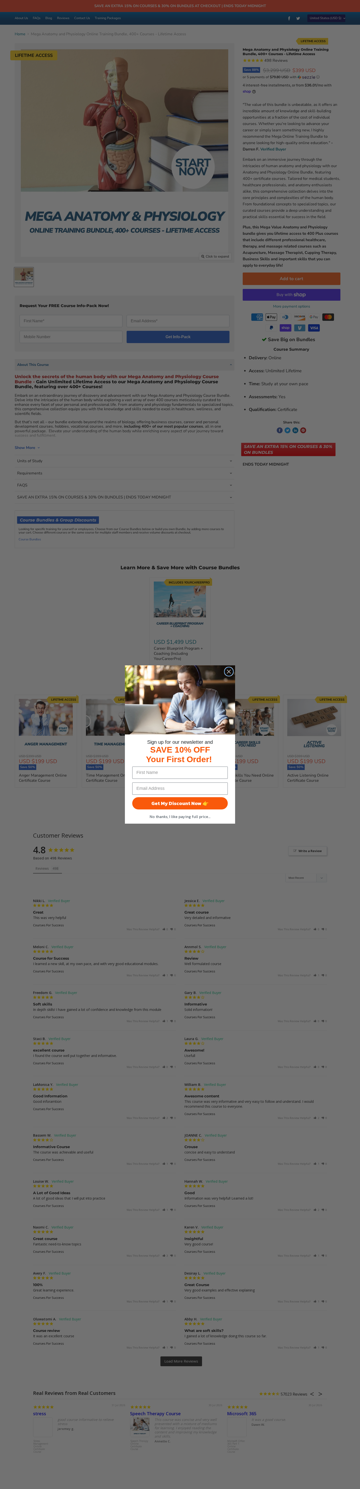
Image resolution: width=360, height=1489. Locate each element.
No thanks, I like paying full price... (180, 816)
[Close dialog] (229, 671)
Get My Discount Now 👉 (180, 803)
